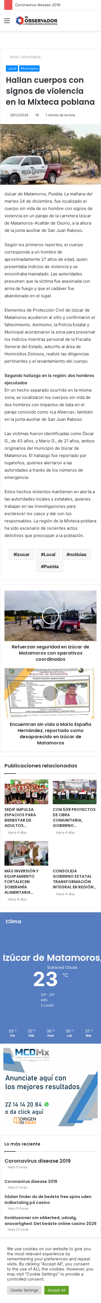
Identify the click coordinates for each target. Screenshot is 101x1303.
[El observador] (36, 20)
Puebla (51, 566)
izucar (23, 554)
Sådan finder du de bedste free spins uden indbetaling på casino (47, 1199)
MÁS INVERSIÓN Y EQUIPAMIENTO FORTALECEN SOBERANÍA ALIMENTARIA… (21, 881)
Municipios (31, 56)
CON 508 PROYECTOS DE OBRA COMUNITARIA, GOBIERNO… (74, 817)
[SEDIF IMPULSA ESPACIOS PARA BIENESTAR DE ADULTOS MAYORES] (26, 791)
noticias (77, 554)
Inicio (14, 56)
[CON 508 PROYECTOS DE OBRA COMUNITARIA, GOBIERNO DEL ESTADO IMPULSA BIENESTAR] (75, 791)
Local (12, 68)
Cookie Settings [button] (24, 1290)
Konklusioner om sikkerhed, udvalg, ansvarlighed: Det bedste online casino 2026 (50, 1220)
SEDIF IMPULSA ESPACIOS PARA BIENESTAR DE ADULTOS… (20, 817)
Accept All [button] (56, 1290)
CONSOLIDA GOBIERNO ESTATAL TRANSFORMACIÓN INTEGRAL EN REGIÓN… (74, 879)
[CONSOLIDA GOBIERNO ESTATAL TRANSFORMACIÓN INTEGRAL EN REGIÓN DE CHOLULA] (75, 853)
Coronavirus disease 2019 (37, 5)
